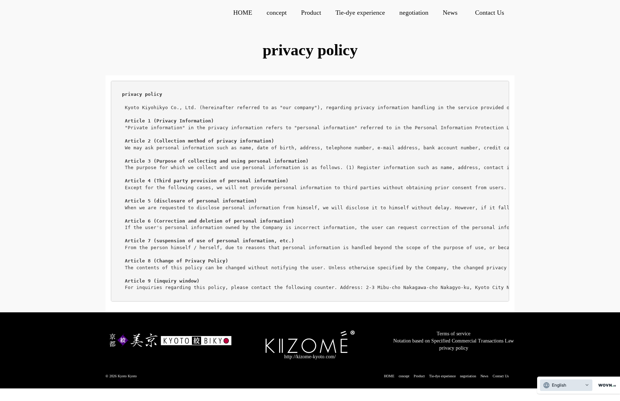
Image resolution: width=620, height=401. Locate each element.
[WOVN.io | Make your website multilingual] (605, 385)
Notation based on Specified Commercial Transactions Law (453, 341)
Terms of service (453, 333)
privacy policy (453, 348)
